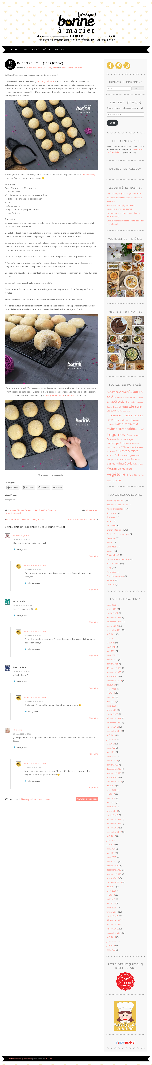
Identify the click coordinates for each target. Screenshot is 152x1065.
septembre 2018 (114, 781)
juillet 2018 (111, 790)
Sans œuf (118, 459)
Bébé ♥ (46, 49)
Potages (129, 439)
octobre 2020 (113, 676)
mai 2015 (111, 950)
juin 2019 (111, 744)
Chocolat (119, 401)
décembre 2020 (114, 668)
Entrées (110, 551)
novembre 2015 (114, 924)
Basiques (111, 517)
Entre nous (111, 547)
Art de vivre (112, 513)
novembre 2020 (114, 672)
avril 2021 (111, 651)
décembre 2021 (114, 617)
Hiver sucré (138, 429)
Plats (109, 568)
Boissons (111, 526)
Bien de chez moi (135, 398)
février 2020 (112, 710)
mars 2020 (111, 706)
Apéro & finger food (116, 509)
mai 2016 (111, 899)
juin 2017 (111, 844)
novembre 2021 (114, 621)
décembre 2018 (114, 769)
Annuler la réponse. (87, 799)
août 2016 (111, 886)
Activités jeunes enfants (117, 504)
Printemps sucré (113, 447)
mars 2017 (111, 857)
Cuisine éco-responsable (118, 534)
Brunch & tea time (34, 68)
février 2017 (112, 861)
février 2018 (112, 811)
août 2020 (111, 685)
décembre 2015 (114, 920)
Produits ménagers (115, 576)
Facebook (59, 395)
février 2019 (112, 760)
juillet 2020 (111, 689)
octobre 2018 (113, 777)
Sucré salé (125, 463)
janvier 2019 (112, 765)
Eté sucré (112, 410)
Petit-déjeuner (113, 563)
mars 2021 (111, 655)
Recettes (111, 580)
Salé (25, 49)
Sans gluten (130, 455)
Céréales (123, 406)
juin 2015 (111, 945)
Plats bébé (111, 572)
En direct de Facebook (125, 168)
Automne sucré (121, 397)
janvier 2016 (112, 916)
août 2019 (111, 735)
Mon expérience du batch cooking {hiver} (24, 519)
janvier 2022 (112, 613)
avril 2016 (111, 903)
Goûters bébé (113, 555)
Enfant (55, 68)
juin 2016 (111, 895)
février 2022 (112, 609)
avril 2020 (111, 701)
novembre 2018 (114, 773)
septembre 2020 (114, 680)
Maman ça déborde (45, 81)
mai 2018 (111, 798)
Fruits (126, 415)
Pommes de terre (116, 439)
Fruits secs (137, 415)
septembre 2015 (114, 933)
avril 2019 (111, 752)
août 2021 (111, 634)
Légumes (116, 434)
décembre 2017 (114, 819)
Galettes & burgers (122, 420)
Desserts (47, 68)
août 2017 (111, 836)
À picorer (12, 510)
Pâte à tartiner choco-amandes (83, 519)
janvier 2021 (112, 664)
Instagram (49, 395)
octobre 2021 (113, 626)
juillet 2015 (111, 941)
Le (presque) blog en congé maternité (124, 193)
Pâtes (124, 447)
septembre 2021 (114, 630)
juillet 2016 (111, 891)
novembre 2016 (114, 874)
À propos (59, 49)
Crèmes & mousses (134, 402)
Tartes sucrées (138, 464)
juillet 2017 (111, 840)
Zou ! (112, 122)
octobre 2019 (113, 727)
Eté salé (135, 406)
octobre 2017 (113, 828)
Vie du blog (125, 468)
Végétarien (117, 474)
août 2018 (111, 785)
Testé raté (111, 584)
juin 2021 (111, 643)
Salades (120, 455)
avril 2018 (111, 802)
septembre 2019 (114, 731)
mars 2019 (111, 756)
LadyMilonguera (21, 535)
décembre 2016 (114, 870)
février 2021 (112, 659)
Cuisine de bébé (112, 407)
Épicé (117, 480)
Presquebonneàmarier (71, 68)
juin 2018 (111, 794)
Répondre (93, 556)
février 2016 (112, 912)
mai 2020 (111, 697)
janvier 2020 (112, 714)
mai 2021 (111, 647)
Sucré (35, 49)
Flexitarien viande (123, 411)
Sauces (127, 459)
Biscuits (20, 510)
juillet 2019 (111, 739)
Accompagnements (116, 500)
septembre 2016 (114, 882)
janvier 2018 (112, 815)
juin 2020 (111, 693)
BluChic (49, 1059)
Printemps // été (116, 443)
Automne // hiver (117, 392)
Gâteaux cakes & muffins (36, 510)
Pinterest (71, 395)
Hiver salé (125, 429)
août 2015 (111, 937)
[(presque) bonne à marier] (76, 44)
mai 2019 (111, 748)
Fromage (114, 415)
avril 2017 (111, 853)
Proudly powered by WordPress (20, 1059)
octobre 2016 (113, 878)
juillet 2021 (111, 638)
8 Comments (91, 510)
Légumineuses (132, 435)
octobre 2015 (113, 929)
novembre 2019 (114, 723)
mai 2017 (111, 849)
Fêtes (110, 419)
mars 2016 (111, 908)
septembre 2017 (114, 832)
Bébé (109, 521)
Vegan (112, 468)
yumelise (17, 730)
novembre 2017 (114, 823)
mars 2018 (111, 806)
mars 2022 (111, 605)
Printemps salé (132, 443)
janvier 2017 (112, 865)
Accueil (14, 49)
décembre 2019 (114, 718)
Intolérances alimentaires (118, 559)
